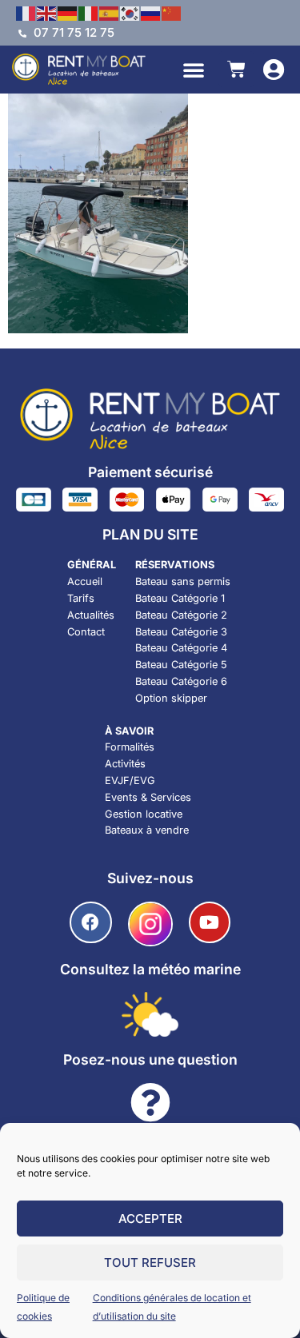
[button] (193, 69)
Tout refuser (150, 1262)
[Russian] (151, 12)
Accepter (150, 1218)
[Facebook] (91, 923)
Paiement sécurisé (150, 472)
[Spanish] (109, 12)
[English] (47, 12)
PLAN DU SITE (150, 534)
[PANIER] (236, 69)
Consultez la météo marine (150, 969)
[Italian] (88, 12)
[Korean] (130, 12)
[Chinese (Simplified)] (172, 12)
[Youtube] (210, 923)
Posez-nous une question (150, 1059)
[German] (68, 12)
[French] (26, 12)
